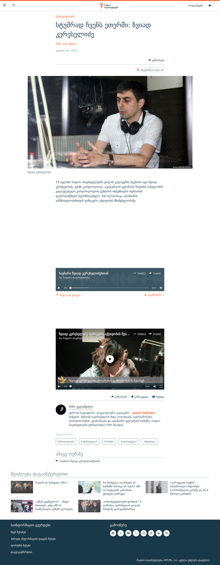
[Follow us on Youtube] (128, 533)
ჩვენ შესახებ (18, 532)
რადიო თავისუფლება (76, 277)
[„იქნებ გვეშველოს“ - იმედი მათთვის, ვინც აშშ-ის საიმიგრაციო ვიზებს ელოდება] (22, 506)
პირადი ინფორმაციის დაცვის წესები (33, 539)
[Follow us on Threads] (151, 533)
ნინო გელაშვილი (66, 44)
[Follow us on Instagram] (144, 533)
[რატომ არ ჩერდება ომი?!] (22, 487)
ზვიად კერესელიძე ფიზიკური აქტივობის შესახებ (96, 334)
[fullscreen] (161, 386)
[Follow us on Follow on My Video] (136, 533)
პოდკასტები (195, 5)
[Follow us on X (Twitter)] (121, 533)
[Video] (210, 5)
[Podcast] (166, 533)
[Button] (156, 60)
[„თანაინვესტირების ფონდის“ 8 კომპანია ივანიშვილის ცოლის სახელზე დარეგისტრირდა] (89, 506)
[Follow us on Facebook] (113, 533)
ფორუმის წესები (21, 545)
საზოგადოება (65, 16)
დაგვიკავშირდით (21, 552)
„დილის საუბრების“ (144, 413)
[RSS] (159, 533)
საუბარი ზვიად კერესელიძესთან (83, 273)
